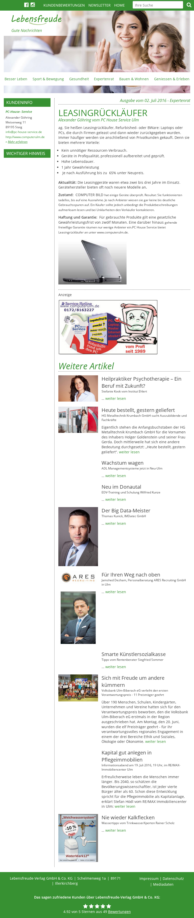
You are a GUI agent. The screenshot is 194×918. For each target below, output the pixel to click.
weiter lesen (115, 398)
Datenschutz (173, 878)
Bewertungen (119, 911)
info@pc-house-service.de (24, 132)
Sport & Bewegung (48, 78)
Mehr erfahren (18, 142)
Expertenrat (104, 78)
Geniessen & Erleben (171, 78)
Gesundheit (79, 78)
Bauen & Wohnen (134, 78)
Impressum (149, 878)
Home (119, 5)
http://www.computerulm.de (25, 137)
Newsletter (99, 5)
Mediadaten (163, 884)
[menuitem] (16, 78)
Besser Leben (16, 78)
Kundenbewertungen (64, 5)
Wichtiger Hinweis (25, 153)
